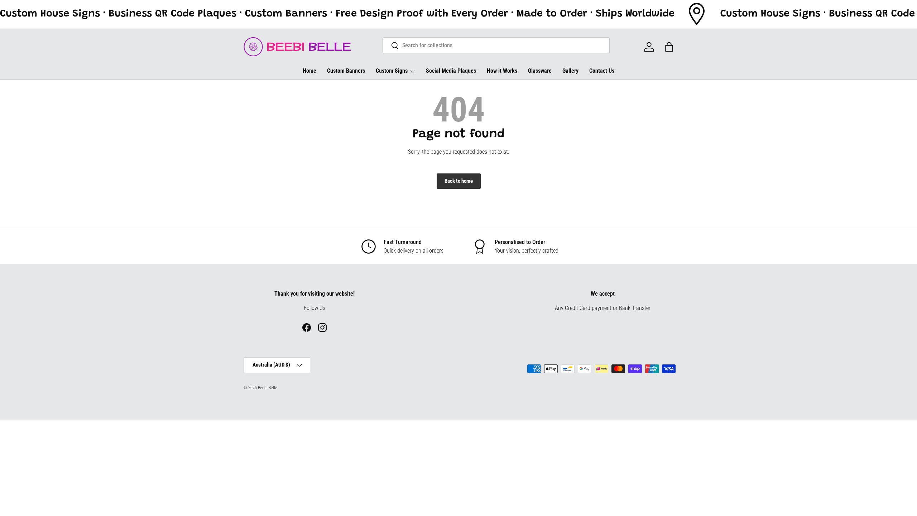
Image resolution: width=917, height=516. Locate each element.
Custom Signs (392, 70)
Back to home (459, 181)
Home (309, 70)
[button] (669, 47)
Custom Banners (346, 70)
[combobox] (496, 45)
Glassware (540, 70)
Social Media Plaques (451, 70)
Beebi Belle (267, 387)
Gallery (570, 70)
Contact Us (601, 70)
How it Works (502, 70)
